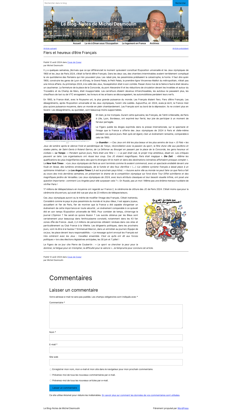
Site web (53, 357)
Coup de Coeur (74, 62)
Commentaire (57, 302)
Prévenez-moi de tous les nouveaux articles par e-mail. (80, 380)
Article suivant (50, 48)
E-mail (53, 344)
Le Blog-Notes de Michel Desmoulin (98, 24)
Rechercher (180, 3)
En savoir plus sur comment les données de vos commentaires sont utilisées (140, 395)
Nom (52, 332)
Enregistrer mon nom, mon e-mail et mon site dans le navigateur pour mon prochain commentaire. (102, 369)
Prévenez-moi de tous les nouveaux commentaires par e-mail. (83, 375)
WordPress (183, 408)
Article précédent (180, 48)
